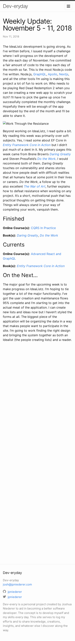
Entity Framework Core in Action (27, 145)
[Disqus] (37, 400)
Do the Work (46, 159)
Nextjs (63, 74)
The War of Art (34, 186)
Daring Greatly (60, 154)
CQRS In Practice (43, 228)
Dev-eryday (15, 6)
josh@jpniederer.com (17, 584)
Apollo (52, 74)
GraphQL (39, 74)
